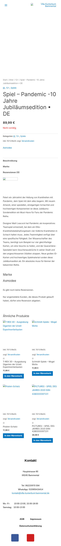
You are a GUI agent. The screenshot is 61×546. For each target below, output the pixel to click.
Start (5, 80)
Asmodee (7, 148)
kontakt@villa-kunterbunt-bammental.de (30, 493)
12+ (17, 80)
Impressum (35, 519)
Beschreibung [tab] (10, 160)
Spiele (13, 88)
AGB (22, 519)
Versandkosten (28, 141)
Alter (11, 80)
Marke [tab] (6, 166)
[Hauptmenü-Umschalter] (6, 5)
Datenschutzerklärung (30, 526)
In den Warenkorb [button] (13, 376)
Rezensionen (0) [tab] (11, 172)
